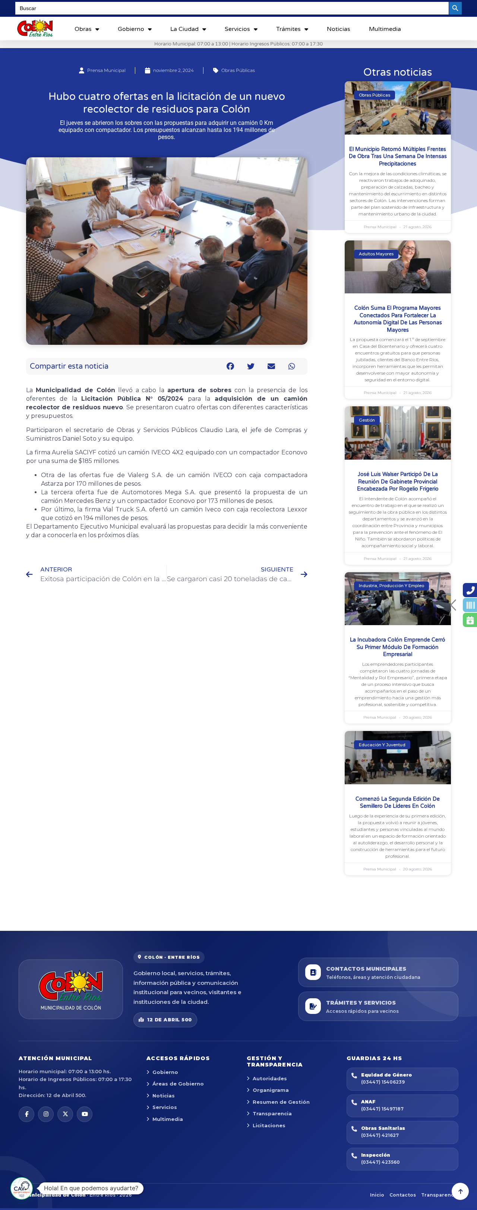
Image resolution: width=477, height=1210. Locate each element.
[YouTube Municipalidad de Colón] (84, 1114)
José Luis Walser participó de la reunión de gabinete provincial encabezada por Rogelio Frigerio (398, 481)
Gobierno (131, 29)
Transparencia (272, 1113)
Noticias (338, 29)
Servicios (237, 29)
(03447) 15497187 (382, 1109)
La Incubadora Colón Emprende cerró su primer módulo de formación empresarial (397, 647)
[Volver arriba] (460, 1191)
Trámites (288, 29)
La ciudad (184, 29)
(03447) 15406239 (383, 1082)
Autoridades (270, 1078)
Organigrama (271, 1090)
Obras (83, 29)
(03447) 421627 (380, 1135)
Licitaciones (269, 1125)
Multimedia (385, 29)
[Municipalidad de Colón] (71, 989)
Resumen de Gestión (281, 1102)
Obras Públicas (238, 70)
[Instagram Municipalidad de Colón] (46, 1114)
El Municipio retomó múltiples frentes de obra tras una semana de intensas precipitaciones (398, 156)
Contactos (402, 1195)
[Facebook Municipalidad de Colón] (26, 1114)
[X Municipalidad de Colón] (65, 1114)
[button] (230, 366)
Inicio (377, 1195)
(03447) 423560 (380, 1162)
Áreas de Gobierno (178, 1084)
